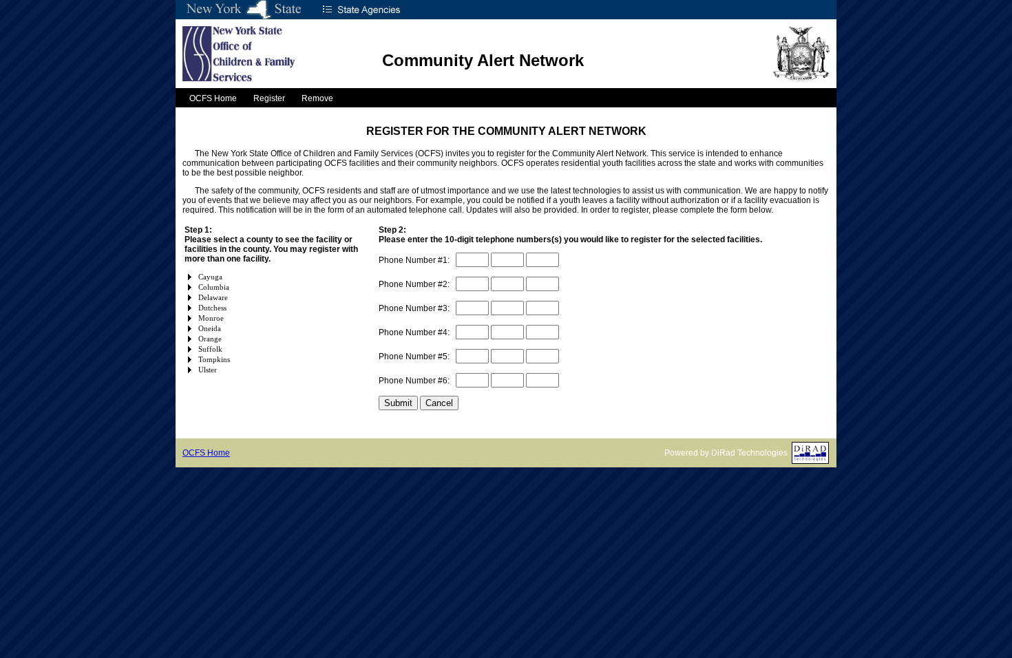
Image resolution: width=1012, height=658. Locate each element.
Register (269, 98)
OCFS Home (213, 98)
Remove (317, 98)
